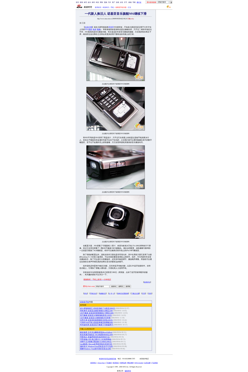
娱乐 (89, 2)
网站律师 (130, 363)
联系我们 (116, 363)
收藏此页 (103, 293)
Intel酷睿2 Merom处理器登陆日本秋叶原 (96, 344)
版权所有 (128, 371)
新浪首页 (98, 7)
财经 (93, 2)
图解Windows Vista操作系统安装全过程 (95, 349)
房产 (113, 2)
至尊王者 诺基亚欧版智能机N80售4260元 (96, 320)
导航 (134, 2)
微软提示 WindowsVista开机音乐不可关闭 (96, 346)
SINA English (139, 363)
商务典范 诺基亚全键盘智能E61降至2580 (96, 311)
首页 (77, 2)
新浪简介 (93, 363)
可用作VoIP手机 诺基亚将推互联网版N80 (96, 322)
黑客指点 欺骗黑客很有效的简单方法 (95, 337)
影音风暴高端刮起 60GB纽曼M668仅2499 (96, 335)
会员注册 (147, 363)
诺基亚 (111, 27)
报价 (90, 29)
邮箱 (130, 2)
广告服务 (109, 363)
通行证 (139, 2)
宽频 (105, 2)
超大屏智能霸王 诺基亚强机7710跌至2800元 (97, 308)
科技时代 (106, 7)
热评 (94, 29)
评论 (85, 293)
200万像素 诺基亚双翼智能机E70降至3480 (96, 313)
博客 (101, 2)
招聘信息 (123, 363)
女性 (121, 2)
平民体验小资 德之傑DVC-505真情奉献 (95, 339)
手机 (112, 7)
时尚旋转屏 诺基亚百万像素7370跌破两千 (96, 325)
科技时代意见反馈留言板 (107, 359)
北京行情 (88, 27)
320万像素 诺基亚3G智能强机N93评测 (95, 318)
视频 (98, 29)
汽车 (109, 2)
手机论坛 (93, 293)
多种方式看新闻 (122, 293)
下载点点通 (135, 293)
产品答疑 (155, 363)
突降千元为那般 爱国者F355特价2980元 (95, 342)
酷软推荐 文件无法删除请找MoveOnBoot (96, 332)
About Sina (101, 363)
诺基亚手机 (84, 302)
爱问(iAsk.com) (89, 286)
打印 (143, 293)
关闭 (150, 293)
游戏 (117, 2)
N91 (86, 29)
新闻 (81, 2)
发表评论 (147, 282)
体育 (85, 2)
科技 (97, 2)
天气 (125, 2)
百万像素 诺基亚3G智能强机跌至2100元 (96, 315)
